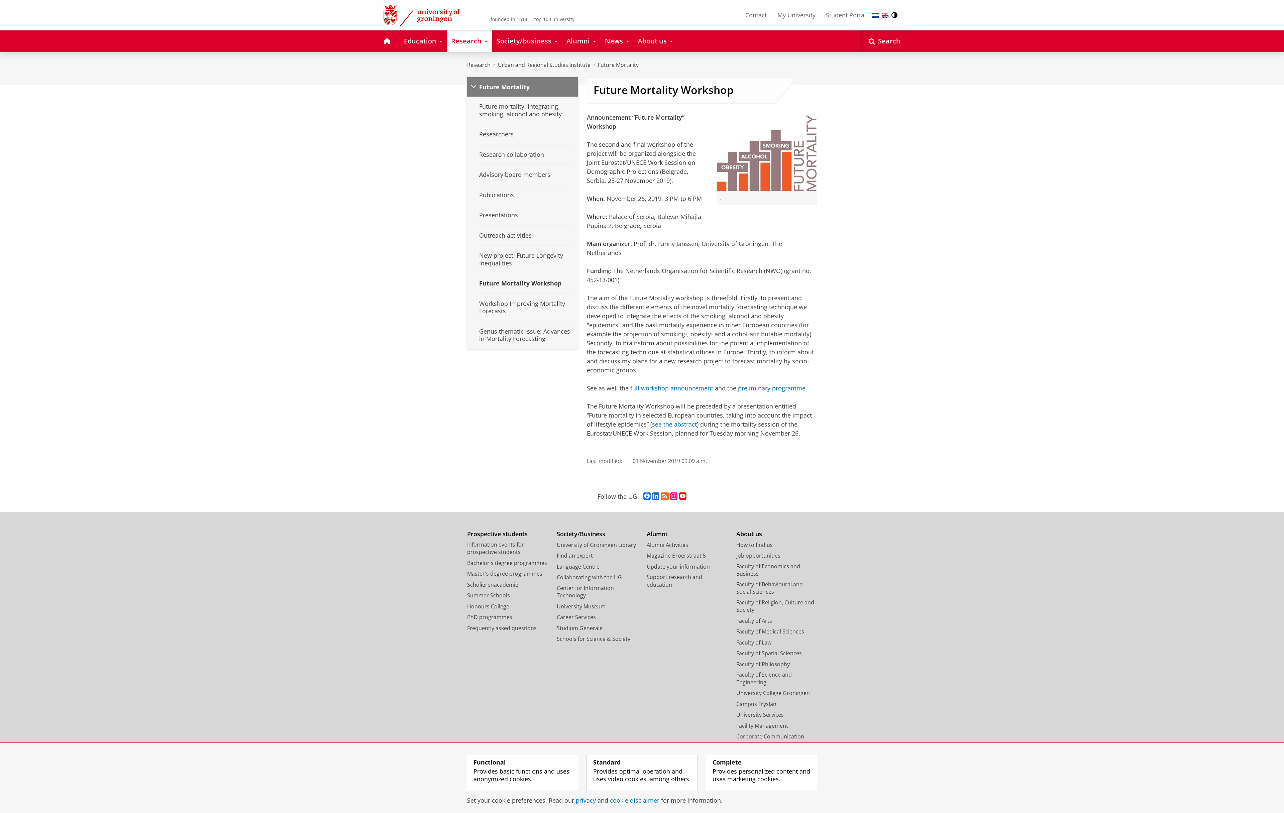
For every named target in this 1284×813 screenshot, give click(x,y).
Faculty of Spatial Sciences (769, 653)
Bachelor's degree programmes (507, 563)
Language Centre (578, 566)
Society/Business (581, 534)
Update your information (678, 566)
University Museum (581, 606)
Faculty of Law (753, 642)
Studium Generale (580, 628)
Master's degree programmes (504, 573)
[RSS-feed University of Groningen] (665, 496)
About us (749, 534)
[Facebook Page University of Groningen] (647, 496)
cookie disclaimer (634, 800)
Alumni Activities (667, 545)
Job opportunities (758, 555)
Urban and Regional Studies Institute (544, 65)
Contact (756, 15)
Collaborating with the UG (589, 577)
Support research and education (674, 580)
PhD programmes (489, 617)
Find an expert (575, 555)
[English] (885, 15)
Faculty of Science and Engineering (764, 678)
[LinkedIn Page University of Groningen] (655, 496)
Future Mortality (618, 65)
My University (796, 15)
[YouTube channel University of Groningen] (682, 496)
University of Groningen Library (596, 545)
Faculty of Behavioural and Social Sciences (769, 588)
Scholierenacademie (492, 584)
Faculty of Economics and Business (768, 570)
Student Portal (846, 15)
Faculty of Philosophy (763, 664)
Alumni (657, 534)
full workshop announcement (671, 388)
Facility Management (762, 725)
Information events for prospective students (495, 548)
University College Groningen (773, 693)
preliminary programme (772, 388)
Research (479, 65)
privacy (586, 800)
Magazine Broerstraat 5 (676, 555)
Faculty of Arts (754, 620)
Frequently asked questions (502, 628)
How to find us (754, 545)
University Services (760, 714)
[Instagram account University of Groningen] (673, 496)
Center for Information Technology (585, 591)
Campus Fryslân (756, 704)
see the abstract (674, 424)
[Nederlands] (875, 15)
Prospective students (497, 534)
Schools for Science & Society (593, 639)
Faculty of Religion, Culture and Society (775, 606)
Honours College (488, 606)
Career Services (576, 617)
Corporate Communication (770, 736)
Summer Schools (488, 595)
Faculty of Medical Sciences (770, 631)
